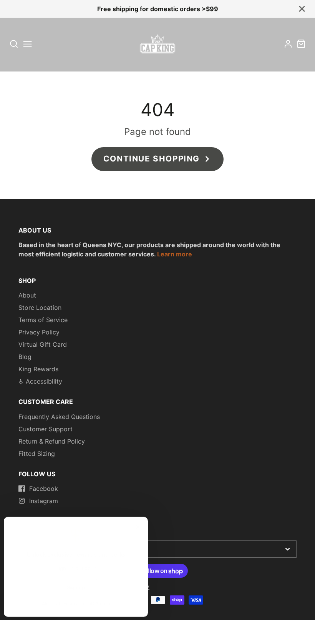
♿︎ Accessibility (40, 381)
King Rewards (38, 369)
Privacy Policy (39, 332)
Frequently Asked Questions (59, 417)
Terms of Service (43, 320)
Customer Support (45, 429)
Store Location (39, 307)
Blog (25, 357)
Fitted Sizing (36, 453)
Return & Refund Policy (51, 441)
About (27, 295)
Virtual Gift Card (42, 344)
